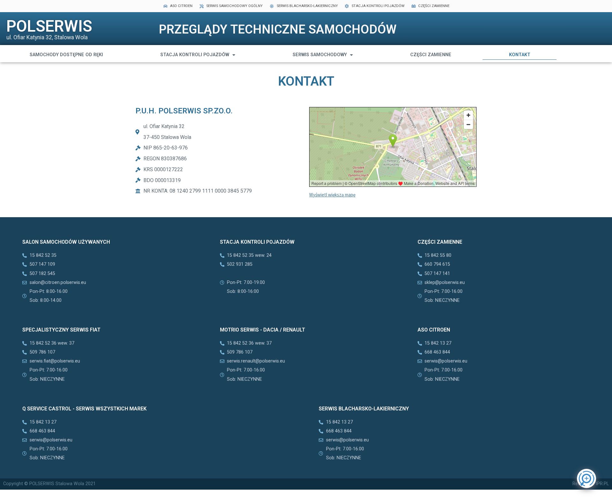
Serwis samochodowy (320, 54)
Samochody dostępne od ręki (66, 54)
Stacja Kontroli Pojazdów (194, 54)
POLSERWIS (49, 26)
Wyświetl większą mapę (332, 195)
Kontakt (519, 54)
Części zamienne (430, 54)
